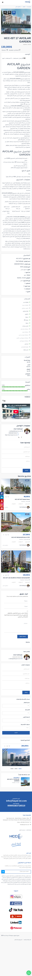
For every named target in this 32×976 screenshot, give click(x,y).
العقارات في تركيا (25, 211)
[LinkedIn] (19, 437)
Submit (3, 871)
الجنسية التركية (16, 211)
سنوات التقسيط (25, 724)
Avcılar (29, 44)
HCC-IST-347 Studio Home (22, 499)
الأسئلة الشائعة (27, 939)
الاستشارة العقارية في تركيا (16, 882)
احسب (16, 732)
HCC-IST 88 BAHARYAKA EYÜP (20, 537)
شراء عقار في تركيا (27, 876)
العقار (24, 6)
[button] (28, 973)
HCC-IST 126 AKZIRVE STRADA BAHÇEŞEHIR (16, 578)
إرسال (26, 470)
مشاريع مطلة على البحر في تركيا (21, 884)
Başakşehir (24, 764)
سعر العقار (27, 702)
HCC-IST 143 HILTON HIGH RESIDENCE (17, 762)
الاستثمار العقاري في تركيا (17, 876)
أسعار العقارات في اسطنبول (24, 877)
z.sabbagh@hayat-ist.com (15, 431)
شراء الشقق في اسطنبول (12, 877)
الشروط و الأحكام (18, 939)
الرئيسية (29, 6)
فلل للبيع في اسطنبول (6, 876)
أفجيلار (5, 72)
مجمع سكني (18, 6)
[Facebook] (21, 437)
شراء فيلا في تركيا (12, 880)
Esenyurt (27, 580)
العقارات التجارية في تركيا (7, 879)
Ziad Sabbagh (18, 429)
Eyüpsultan (26, 539)
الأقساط (27, 710)
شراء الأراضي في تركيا (17, 879)
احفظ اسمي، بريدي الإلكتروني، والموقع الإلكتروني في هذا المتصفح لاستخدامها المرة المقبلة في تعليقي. (16, 615)
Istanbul (25, 44)
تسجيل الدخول (22, 830)
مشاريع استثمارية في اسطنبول (23, 880)
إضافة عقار (28, 830)
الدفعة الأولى (26, 717)
